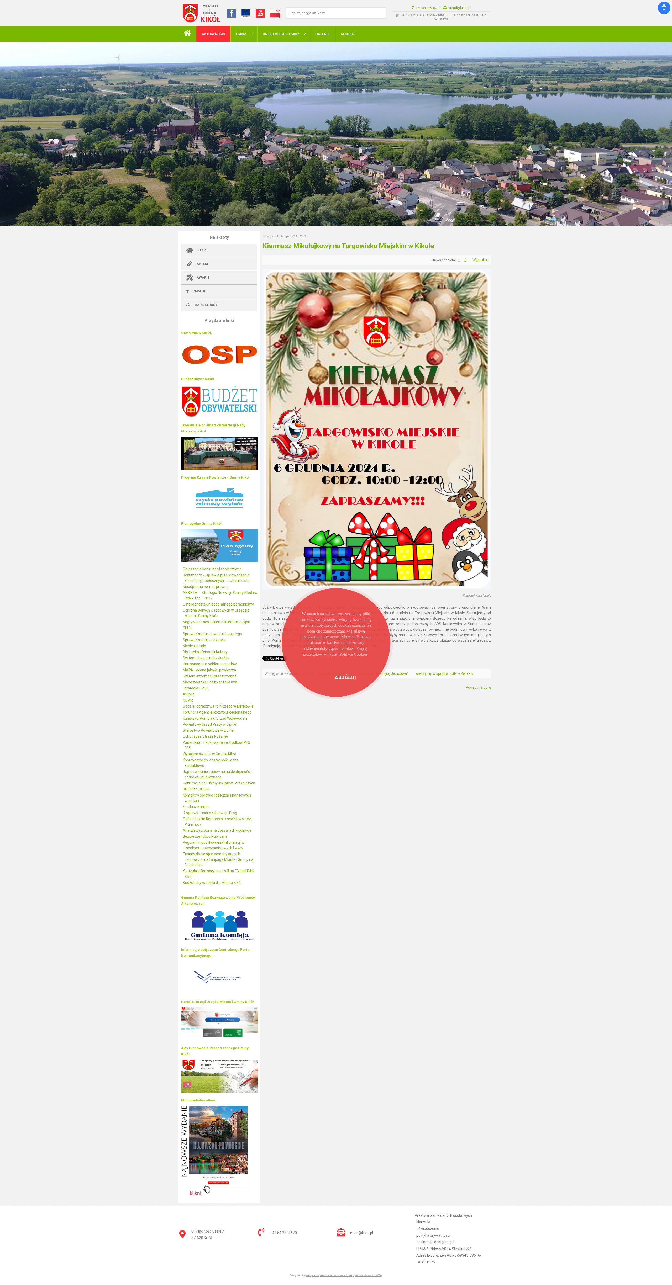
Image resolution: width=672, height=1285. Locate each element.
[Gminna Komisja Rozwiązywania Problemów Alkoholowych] (219, 941)
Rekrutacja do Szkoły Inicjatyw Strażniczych (219, 783)
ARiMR (188, 694)
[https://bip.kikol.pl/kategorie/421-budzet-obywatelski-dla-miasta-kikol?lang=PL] (219, 416)
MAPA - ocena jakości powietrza (209, 670)
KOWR (188, 700)
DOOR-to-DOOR (196, 789)
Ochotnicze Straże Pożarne (205, 736)
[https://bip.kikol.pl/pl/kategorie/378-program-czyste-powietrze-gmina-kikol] (219, 515)
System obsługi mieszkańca (206, 658)
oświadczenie (427, 1228)
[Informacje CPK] (219, 993)
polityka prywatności (433, 1235)
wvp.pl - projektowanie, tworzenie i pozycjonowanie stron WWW (344, 1275)
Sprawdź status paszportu (205, 640)
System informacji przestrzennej (210, 676)
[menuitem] (187, 34)
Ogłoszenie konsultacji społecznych (212, 569)
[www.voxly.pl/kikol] (219, 1091)
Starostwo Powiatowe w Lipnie (208, 730)
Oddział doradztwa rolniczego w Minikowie (218, 706)
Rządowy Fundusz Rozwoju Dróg (210, 813)
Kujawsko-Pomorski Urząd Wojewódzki (215, 718)
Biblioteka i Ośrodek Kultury (205, 652)
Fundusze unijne (196, 807)
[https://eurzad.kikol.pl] (219, 1039)
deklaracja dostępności (435, 1242)
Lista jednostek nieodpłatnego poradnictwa (218, 604)
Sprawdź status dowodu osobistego (212, 634)
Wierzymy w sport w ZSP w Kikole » (444, 673)
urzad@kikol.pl (459, 8)
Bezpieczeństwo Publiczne (205, 836)
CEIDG (188, 628)
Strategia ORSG (196, 688)
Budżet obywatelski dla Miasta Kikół (212, 882)
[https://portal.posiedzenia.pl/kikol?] (219, 468)
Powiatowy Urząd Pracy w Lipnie (209, 724)
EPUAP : (443, 1249)
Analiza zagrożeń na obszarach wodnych (217, 830)
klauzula (423, 1222)
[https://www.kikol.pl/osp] (219, 370)
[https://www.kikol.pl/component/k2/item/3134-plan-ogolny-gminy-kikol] (219, 561)
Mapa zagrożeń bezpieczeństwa (210, 682)
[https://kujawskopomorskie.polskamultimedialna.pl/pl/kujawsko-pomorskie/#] (214, 1195)
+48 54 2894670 (427, 8)
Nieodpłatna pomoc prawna (206, 587)
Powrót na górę (478, 687)
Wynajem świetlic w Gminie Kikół (209, 754)
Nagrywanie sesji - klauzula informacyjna (216, 622)
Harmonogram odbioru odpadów (210, 664)
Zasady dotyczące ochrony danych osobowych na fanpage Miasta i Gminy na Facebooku (218, 859)
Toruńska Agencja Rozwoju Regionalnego (217, 712)
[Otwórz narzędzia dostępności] (664, 8)
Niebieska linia (194, 646)
